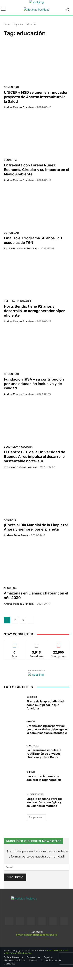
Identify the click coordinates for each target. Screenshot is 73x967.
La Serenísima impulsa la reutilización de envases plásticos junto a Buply (43, 753)
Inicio (7, 24)
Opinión (30, 721)
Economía (10, 160)
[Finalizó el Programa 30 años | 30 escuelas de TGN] (36, 208)
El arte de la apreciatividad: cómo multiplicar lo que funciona (45, 705)
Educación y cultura (18, 446)
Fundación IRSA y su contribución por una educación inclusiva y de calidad (34, 384)
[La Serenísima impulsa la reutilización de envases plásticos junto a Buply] (14, 752)
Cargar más (35, 817)
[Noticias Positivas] (36, 9)
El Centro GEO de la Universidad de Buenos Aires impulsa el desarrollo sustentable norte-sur (34, 456)
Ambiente (10, 519)
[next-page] (31, 620)
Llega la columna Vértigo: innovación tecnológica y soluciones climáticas (44, 802)
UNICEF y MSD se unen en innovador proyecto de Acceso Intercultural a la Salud (36, 97)
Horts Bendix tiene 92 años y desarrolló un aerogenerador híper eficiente (34, 311)
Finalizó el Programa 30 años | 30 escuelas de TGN (33, 240)
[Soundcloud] (42, 921)
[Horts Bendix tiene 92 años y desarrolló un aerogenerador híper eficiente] (36, 276)
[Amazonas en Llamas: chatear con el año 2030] (36, 563)
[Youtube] (64, 921)
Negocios (10, 588)
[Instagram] (20, 921)
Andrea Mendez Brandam (19, 107)
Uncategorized (35, 794)
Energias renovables (18, 301)
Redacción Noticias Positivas (20, 248)
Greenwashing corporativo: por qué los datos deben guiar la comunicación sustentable (46, 729)
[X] (53, 921)
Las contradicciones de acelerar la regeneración (43, 778)
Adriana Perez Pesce (16, 535)
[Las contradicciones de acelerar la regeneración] (14, 776)
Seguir (36, 643)
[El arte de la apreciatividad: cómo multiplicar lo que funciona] (14, 703)
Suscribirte (58, 643)
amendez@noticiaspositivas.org (36, 934)
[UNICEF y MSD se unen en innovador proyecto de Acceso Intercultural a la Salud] (36, 62)
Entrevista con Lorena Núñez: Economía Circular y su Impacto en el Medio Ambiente (36, 169)
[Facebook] (9, 921)
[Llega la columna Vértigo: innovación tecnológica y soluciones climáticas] (14, 801)
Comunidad (11, 87)
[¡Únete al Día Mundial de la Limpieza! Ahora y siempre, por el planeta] (36, 494)
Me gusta (14, 643)
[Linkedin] (31, 921)
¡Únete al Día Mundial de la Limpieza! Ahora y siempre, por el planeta (36, 527)
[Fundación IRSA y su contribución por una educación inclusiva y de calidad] (36, 349)
